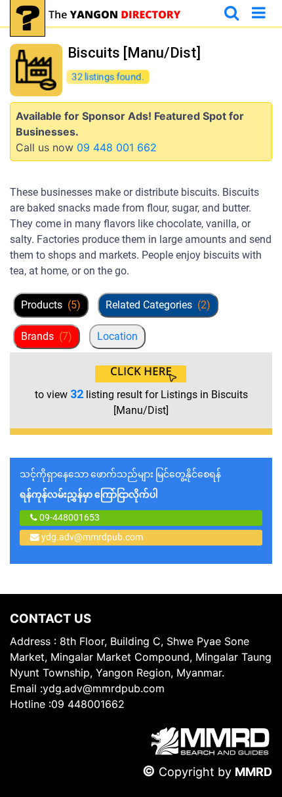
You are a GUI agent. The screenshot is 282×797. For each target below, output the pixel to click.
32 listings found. (108, 76)
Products (51, 305)
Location (117, 336)
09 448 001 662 (117, 147)
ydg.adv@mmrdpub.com (92, 537)
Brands (46, 336)
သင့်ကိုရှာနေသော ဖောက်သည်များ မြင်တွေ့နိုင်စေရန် (120, 484)
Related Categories (158, 305)
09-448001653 (68, 517)
